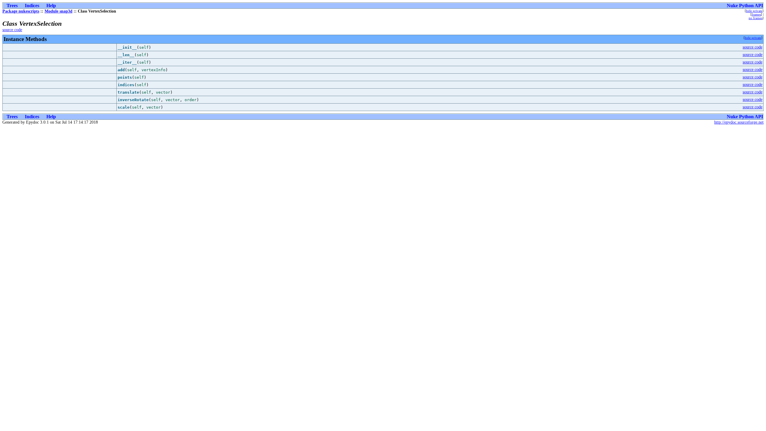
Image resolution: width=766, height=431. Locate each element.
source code (12, 30)
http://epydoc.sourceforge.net (739, 122)
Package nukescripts (20, 11)
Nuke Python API (745, 5)
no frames (755, 18)
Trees (12, 5)
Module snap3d (58, 11)
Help (51, 5)
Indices (32, 5)
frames (756, 14)
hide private (754, 11)
